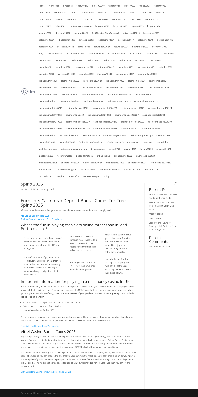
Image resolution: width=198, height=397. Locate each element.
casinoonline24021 (92, 88)
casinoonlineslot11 (144, 94)
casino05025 (45, 60)
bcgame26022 (63, 33)
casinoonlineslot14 (93, 101)
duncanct (149, 142)
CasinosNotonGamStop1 (91, 142)
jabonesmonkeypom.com (74, 149)
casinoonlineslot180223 (132, 108)
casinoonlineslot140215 (118, 101)
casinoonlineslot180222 (105, 108)
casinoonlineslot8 (69, 135)
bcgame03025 (120, 26)
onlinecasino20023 (145, 156)
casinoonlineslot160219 (50, 108)
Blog (41, 54)
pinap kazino (155, 218)
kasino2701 (114, 149)
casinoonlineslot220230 (105, 122)
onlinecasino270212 (161, 163)
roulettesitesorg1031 (66, 170)
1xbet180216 (134, 19)
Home (41, 6)
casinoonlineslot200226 (99, 115)
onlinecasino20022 (123, 156)
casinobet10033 (146, 67)
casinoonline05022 (147, 74)
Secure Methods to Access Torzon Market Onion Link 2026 (161, 206)
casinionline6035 (96, 54)
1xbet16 (87, 19)
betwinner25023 (140, 47)
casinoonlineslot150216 (146, 101)
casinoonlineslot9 (91, 135)
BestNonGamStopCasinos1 (105, 33)
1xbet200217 (151, 19)
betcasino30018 (145, 40)
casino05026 (61, 60)
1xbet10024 (44, 13)
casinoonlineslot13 (70, 101)
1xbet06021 (114, 6)
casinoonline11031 (48, 88)
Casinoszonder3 (115, 142)
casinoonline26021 (137, 88)
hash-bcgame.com (48, 149)
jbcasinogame (98, 149)
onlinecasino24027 (92, 163)
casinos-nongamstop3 (114, 135)
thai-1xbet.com (151, 170)
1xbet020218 (98, 6)
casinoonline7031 (69, 94)
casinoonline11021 (158, 81)
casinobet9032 (86, 74)
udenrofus (74, 176)
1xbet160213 (101, 19)
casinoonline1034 (136, 81)
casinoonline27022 (159, 88)
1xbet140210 (45, 19)
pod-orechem (45, 170)
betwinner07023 (102, 47)
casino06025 (77, 60)
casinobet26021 (166, 67)
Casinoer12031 (104, 74)
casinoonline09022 (115, 81)
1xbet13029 (146, 13)
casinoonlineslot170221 (78, 108)
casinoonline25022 (115, 88)
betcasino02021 (151, 33)
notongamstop (64, 156)
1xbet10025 (60, 13)
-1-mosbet (53, 6)
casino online (135, 54)
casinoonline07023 (92, 81)
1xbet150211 (73, 19)
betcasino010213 (131, 33)
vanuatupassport (92, 176)
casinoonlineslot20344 (153, 115)
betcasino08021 (106, 40)
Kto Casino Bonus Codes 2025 (35, 215)
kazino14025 (130, 149)
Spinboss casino (132, 170)
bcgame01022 (102, 26)
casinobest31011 (126, 67)
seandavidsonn (88, 170)
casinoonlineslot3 (130, 129)
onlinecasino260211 (138, 163)
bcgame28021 (81, 33)
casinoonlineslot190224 (160, 108)
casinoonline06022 (70, 81)
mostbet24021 (163, 149)
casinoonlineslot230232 (132, 122)
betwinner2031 (120, 47)
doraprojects (133, 142)
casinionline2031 (55, 54)
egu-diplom (163, 142)
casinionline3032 (75, 54)
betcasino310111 (65, 47)
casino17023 (109, 60)
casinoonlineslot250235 (50, 129)
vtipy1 (107, 176)
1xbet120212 (87, 13)
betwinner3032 (159, 47)
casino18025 (141, 60)
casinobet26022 (46, 74)
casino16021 (93, 60)
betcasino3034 (46, 47)
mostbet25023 (46, 156)
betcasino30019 (165, 40)
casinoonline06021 (48, 81)
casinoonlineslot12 (48, 101)
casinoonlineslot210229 (78, 122)
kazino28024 (146, 149)
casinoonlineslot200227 (127, 115)
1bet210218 (82, 6)
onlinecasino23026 (70, 163)
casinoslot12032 (67, 142)
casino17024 (125, 60)
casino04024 (152, 54)
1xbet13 (132, 13)
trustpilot (60, 176)
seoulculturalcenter (110, 170)
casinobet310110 (66, 74)
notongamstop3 (84, 156)
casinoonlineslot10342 (93, 94)
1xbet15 (59, 19)
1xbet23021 (61, 26)
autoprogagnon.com (81, 26)
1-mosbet (68, 6)
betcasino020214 (47, 40)
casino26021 (45, 67)
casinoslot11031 (47, 142)
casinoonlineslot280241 (105, 129)
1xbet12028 (119, 13)
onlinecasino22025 (48, 163)
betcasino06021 (87, 40)
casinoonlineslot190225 (50, 115)
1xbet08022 (160, 6)
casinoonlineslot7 (47, 135)
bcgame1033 (137, 26)
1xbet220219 (45, 26)
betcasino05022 (67, 40)
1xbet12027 (103, 13)
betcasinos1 (84, 47)
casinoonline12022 (70, 88)
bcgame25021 (45, 33)
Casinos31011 (163, 135)
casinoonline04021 (125, 74)
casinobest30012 (105, 67)
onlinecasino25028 (115, 163)
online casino (103, 156)
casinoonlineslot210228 (50, 122)
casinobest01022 (84, 67)
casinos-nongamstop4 (141, 135)
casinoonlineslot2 (75, 115)
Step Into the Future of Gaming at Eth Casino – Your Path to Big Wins (162, 226)
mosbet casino (156, 213)
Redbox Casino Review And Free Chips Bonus (42, 219)
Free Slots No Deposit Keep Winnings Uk (40, 326)
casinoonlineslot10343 (119, 94)
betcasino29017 (126, 40)
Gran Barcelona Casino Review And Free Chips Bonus (46, 371)
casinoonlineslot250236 (78, 129)
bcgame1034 (153, 26)
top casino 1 (45, 176)
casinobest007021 (64, 67)
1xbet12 (73, 13)
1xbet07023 (129, 6)
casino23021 (157, 60)
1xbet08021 (145, 6)
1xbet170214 (118, 19)
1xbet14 (160, 13)
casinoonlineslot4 (151, 129)
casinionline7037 (116, 54)
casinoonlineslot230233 (160, 122)
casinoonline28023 (48, 94)
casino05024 (168, 54)
